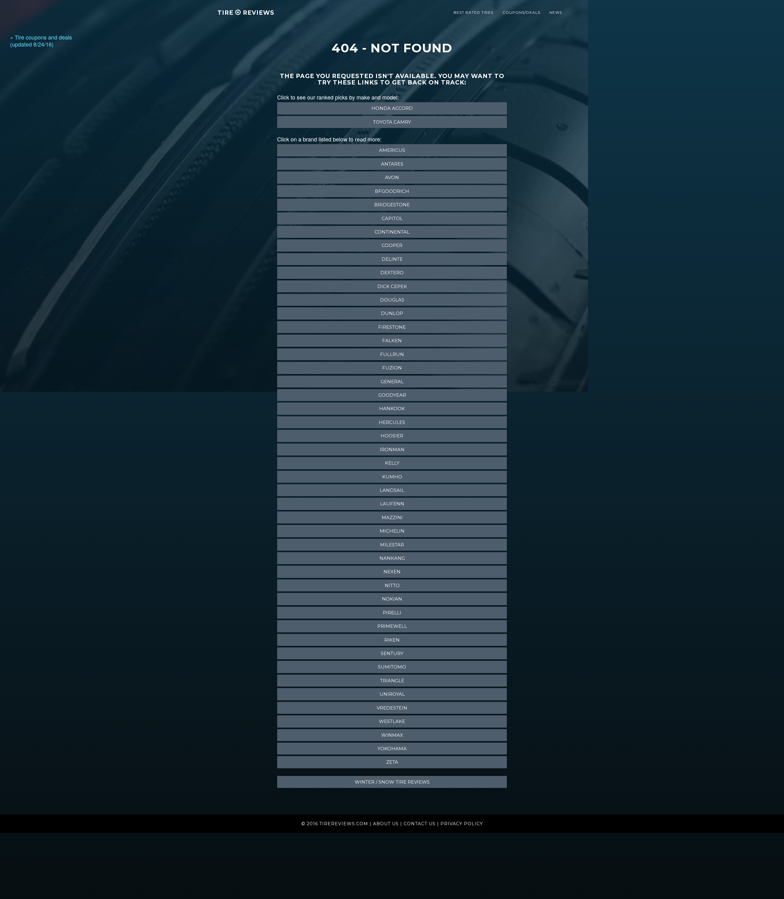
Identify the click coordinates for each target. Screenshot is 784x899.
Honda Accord (392, 108)
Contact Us (419, 823)
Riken (392, 640)
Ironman (392, 449)
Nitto (392, 585)
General (392, 381)
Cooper (392, 245)
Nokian (392, 599)
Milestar (392, 545)
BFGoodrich (392, 191)
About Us (386, 823)
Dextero (392, 272)
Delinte (392, 259)
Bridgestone (392, 205)
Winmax (392, 735)
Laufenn (392, 504)
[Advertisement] (34, 147)
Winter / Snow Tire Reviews (392, 782)
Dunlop (392, 313)
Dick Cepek (392, 286)
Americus (392, 150)
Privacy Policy (461, 823)
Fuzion (392, 368)
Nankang (392, 558)
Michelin (392, 531)
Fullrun (392, 354)
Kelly (392, 463)
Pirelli (392, 613)
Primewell (392, 626)
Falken (392, 340)
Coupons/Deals (521, 12)
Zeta (392, 762)
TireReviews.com (343, 823)
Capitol (392, 218)
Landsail (392, 490)
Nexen (392, 572)
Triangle (392, 681)
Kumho (392, 477)
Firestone (392, 327)
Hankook (392, 408)
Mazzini (392, 517)
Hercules (392, 422)
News (555, 12)
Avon (392, 177)
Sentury (392, 653)
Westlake (392, 721)
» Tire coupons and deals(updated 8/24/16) (41, 40)
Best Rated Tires (473, 12)
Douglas (392, 300)
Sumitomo (392, 667)
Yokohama (392, 748)
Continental (392, 232)
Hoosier (392, 436)
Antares (392, 164)
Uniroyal (392, 694)
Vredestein (392, 708)
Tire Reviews (245, 12)
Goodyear (392, 395)
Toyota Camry (392, 122)
